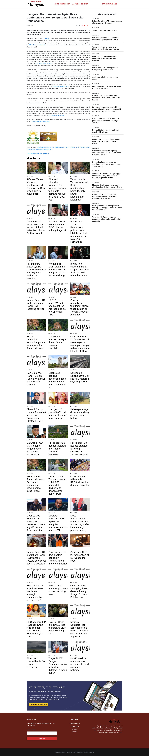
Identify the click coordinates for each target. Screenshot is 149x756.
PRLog (47, 38)
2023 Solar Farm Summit (37, 45)
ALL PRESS (76, 4)
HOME (57, 4)
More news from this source (44, 149)
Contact (74, 732)
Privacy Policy (74, 726)
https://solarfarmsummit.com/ (40, 121)
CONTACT (84, 4)
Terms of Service (74, 723)
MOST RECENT (65, 4)
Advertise (74, 729)
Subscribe (42, 738)
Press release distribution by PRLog (38, 153)
